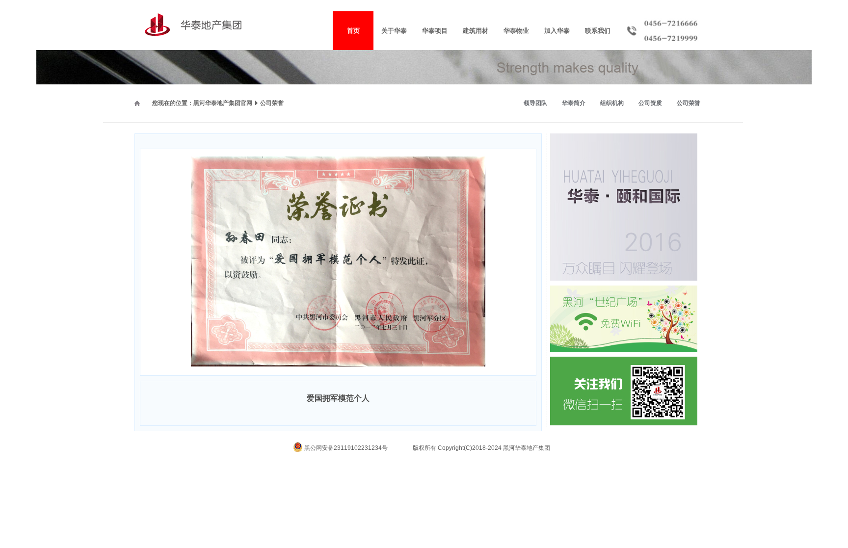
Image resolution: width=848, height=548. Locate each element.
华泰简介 (573, 103)
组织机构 (612, 103)
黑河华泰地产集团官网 (222, 103)
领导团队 (535, 103)
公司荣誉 (688, 103)
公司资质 (650, 103)
